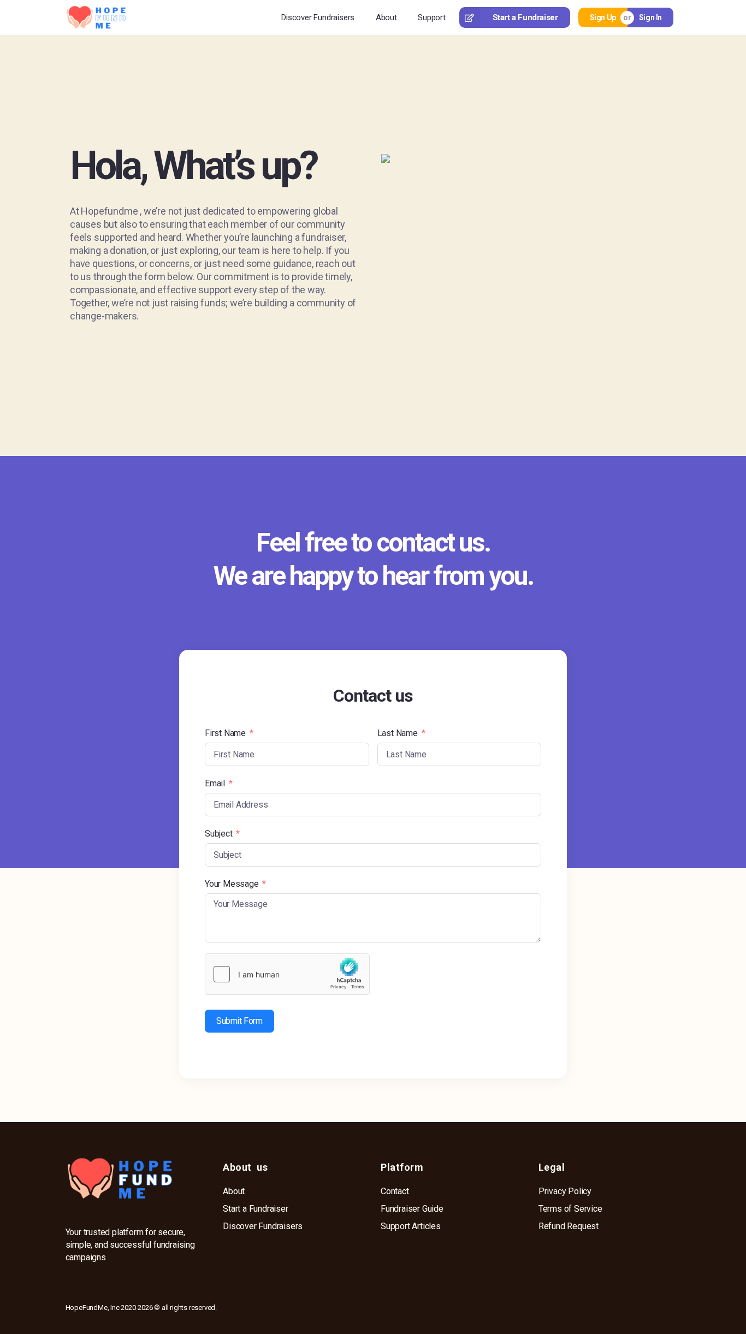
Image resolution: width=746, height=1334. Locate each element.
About (386, 17)
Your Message (232, 884)
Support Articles (411, 1226)
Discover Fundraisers (317, 17)
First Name (225, 733)
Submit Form (239, 1021)
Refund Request (568, 1226)
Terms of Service (570, 1208)
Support (432, 17)
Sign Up (603, 17)
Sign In (650, 17)
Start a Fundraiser (525, 17)
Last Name (397, 733)
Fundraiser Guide (412, 1208)
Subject (219, 833)
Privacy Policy (564, 1191)
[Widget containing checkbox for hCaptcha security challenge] (287, 974)
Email (215, 783)
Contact (395, 1191)
